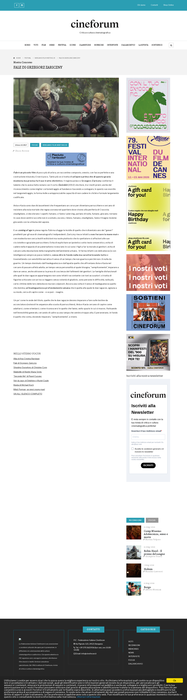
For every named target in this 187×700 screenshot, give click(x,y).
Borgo (147, 587)
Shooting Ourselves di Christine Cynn (30, 367)
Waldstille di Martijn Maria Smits (27, 372)
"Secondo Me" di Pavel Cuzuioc (27, 376)
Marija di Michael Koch (23, 385)
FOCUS (35, 145)
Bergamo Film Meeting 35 (45, 58)
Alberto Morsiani (153, 589)
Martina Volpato (153, 539)
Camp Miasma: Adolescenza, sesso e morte (156, 534)
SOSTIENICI (157, 45)
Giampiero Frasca (153, 556)
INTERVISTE (112, 45)
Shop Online (168, 5)
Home (18, 58)
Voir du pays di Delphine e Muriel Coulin (31, 380)
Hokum (148, 569)
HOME (27, 45)
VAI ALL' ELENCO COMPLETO (27, 394)
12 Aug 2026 (149, 547)
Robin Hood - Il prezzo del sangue (154, 552)
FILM (44, 45)
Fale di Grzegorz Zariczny (25, 363)
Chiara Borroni (22, 151)
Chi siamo (141, 5)
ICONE (73, 45)
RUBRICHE (99, 45)
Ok (174, 680)
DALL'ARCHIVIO (128, 45)
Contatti (154, 5)
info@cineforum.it (89, 653)
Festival (28, 58)
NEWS (131, 652)
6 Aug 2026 (149, 583)
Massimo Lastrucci (154, 571)
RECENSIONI (135, 520)
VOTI (36, 45)
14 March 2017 (21, 145)
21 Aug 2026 (149, 527)
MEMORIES (133, 649)
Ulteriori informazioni (88, 696)
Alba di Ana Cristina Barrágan (26, 358)
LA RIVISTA (143, 45)
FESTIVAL (62, 45)
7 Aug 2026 (149, 565)
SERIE (52, 45)
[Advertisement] (146, 499)
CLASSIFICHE (85, 45)
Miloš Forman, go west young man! (29, 389)
